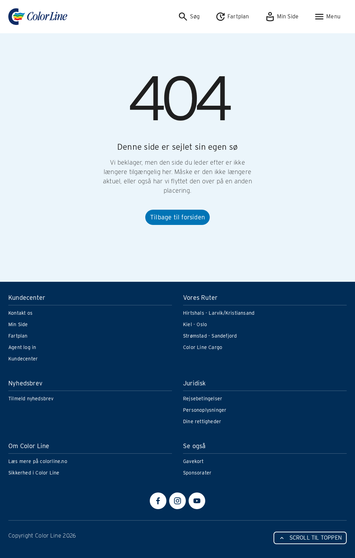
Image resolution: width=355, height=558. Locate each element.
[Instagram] (177, 500)
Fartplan (18, 336)
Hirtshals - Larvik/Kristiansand (218, 313)
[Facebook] (158, 500)
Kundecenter (23, 358)
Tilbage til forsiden (177, 217)
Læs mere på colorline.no (37, 461)
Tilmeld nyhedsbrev (31, 398)
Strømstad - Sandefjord (210, 336)
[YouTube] (197, 500)
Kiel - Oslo (195, 324)
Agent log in (22, 347)
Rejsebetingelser (202, 398)
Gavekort (193, 461)
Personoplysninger (204, 410)
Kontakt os (20, 313)
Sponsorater (197, 473)
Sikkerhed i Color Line (33, 473)
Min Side (18, 324)
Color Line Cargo (202, 347)
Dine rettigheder (202, 421)
